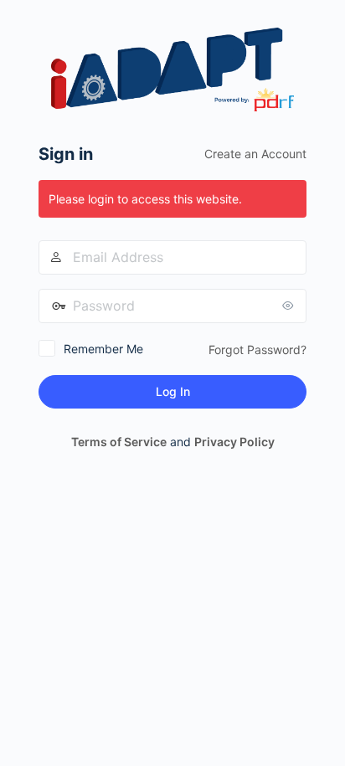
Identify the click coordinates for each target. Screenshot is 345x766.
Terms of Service (119, 441)
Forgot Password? (257, 349)
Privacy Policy (234, 441)
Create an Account (255, 154)
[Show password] (289, 305)
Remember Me (103, 349)
